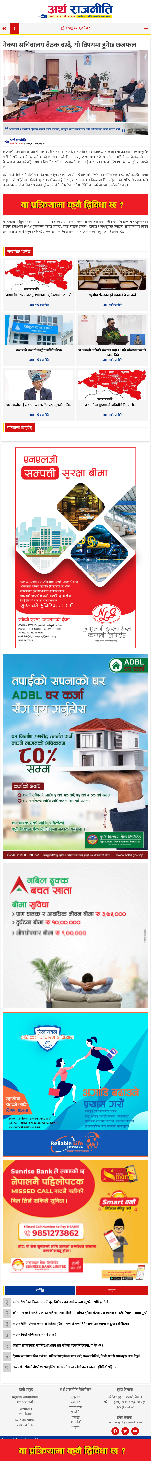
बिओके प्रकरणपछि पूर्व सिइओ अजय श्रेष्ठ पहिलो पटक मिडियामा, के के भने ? (58, 1345)
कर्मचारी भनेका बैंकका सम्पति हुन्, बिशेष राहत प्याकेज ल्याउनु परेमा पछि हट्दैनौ (60, 1302)
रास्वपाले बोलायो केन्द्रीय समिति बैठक (39, 350)
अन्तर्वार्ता (75, 1422)
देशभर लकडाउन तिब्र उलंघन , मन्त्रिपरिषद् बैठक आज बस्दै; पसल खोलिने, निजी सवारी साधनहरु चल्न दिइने (76, 1356)
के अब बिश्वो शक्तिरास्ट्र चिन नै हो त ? (35, 1334)
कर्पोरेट (75, 1417)
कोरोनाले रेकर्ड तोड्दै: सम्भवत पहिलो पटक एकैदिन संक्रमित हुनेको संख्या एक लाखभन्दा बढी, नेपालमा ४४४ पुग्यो (80, 1313)
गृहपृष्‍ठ (75, 1397)
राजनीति (75, 1412)
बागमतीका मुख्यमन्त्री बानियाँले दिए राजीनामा (112, 405)
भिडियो (75, 1427)
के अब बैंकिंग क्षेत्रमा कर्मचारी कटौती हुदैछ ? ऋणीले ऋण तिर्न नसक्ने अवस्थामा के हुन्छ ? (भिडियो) (71, 1324)
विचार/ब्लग (75, 1407)
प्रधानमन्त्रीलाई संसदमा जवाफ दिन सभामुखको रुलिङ (38, 405)
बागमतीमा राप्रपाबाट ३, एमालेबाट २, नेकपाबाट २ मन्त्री (39, 295)
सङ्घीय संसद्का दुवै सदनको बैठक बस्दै (112, 295)
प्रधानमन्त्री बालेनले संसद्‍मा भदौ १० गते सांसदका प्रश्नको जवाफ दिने (112, 353)
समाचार (75, 1402)
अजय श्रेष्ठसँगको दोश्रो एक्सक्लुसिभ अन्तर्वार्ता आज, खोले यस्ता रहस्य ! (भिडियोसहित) (64, 1367)
